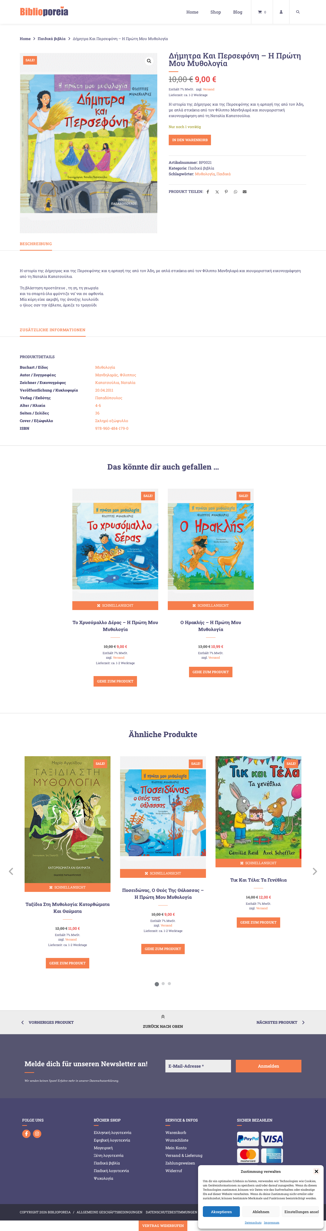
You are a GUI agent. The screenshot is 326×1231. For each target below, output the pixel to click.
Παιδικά (223, 173)
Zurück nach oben (163, 1026)
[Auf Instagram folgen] (37, 1134)
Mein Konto (176, 1147)
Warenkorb (175, 1132)
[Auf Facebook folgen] (26, 1134)
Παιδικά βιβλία (52, 38)
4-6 (98, 405)
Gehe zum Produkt (115, 681)
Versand (209, 89)
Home (192, 12)
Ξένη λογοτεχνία (108, 1155)
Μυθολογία (205, 173)
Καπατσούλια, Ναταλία (115, 382)
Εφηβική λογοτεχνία (112, 1140)
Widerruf (173, 1170)
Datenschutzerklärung (103, 1080)
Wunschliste (176, 1140)
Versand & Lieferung (183, 1155)
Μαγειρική (103, 1147)
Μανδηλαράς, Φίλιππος (115, 374)
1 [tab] (157, 983)
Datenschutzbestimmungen (171, 1212)
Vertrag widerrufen (163, 1225)
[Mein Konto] (281, 12)
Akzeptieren (221, 1211)
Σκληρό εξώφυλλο (111, 420)
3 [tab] (169, 983)
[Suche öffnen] (297, 12)
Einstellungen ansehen (301, 1211)
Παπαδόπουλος (108, 397)
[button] (316, 1171)
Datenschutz (253, 1222)
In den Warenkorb (190, 140)
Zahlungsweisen (180, 1162)
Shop (215, 12)
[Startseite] (44, 12)
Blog (237, 12)
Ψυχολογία (103, 1178)
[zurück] (11, 871)
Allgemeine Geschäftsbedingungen (109, 1212)
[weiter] (315, 871)
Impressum (271, 1222)
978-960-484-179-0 (111, 428)
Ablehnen (260, 1211)
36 (97, 412)
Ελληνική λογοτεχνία (112, 1132)
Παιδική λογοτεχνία (111, 1170)
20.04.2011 (104, 390)
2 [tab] (163, 983)
